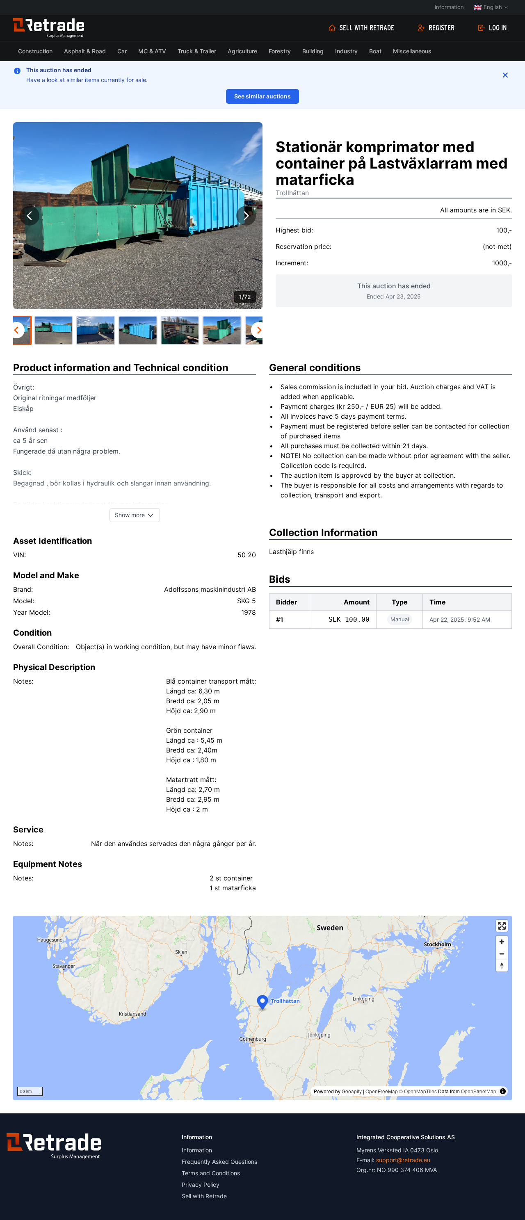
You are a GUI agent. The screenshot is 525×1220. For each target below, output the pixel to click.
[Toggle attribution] (503, 1091)
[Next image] (246, 216)
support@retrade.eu (403, 1159)
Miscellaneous (412, 51)
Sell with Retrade (367, 28)
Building (313, 51)
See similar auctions (262, 96)
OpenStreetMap (478, 1091)
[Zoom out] (502, 954)
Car (122, 51)
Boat (375, 51)
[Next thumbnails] (259, 330)
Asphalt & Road (85, 51)
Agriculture (242, 51)
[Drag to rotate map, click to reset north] (502, 965)
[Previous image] (29, 216)
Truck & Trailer (197, 51)
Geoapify (352, 1091)
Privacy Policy (200, 1184)
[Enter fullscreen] (502, 926)
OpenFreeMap (381, 1091)
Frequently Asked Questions (219, 1161)
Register (441, 28)
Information (449, 7)
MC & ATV (152, 51)
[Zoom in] (502, 942)
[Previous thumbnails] (16, 330)
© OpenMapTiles (418, 1091)
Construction (35, 51)
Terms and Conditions (211, 1173)
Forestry (280, 51)
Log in (498, 28)
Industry (346, 51)
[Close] (505, 75)
